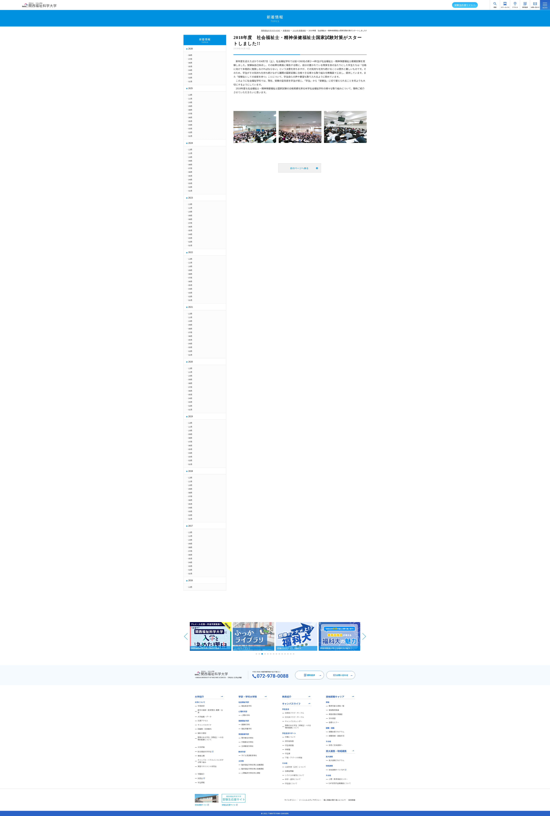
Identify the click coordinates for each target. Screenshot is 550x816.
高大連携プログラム (336, 760)
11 (285, 654)
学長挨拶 (201, 706)
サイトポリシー (290, 800)
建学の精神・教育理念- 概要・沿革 (210, 711)
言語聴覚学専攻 (247, 746)
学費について (290, 737)
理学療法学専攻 (247, 738)
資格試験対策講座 (335, 714)
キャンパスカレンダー (293, 721)
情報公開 (201, 756)
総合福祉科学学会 (204, 751)
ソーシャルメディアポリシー (310, 800)
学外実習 (332, 718)
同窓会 (200, 778)
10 (282, 654)
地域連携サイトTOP (336, 769)
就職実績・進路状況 (336, 736)
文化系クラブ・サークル (294, 717)
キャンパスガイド (204, 725)
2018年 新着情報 (299, 30)
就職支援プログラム (336, 732)
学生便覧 (201, 782)
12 (288, 654)
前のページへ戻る (299, 168)
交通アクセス (203, 720)
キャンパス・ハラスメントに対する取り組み (210, 761)
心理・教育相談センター (338, 779)
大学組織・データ (204, 716)
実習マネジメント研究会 (207, 766)
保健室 (287, 749)
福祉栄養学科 (246, 728)
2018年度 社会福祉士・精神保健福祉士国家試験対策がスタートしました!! (338, 30)
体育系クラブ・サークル (294, 713)
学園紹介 (201, 774)
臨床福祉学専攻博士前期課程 (252, 765)
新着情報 (286, 30)
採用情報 (351, 800)
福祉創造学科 (246, 706)
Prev (186, 636)
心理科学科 (245, 715)
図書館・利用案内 (204, 729)
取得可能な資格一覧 (336, 706)
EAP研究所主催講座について (340, 783)
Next (364, 636)
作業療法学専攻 (247, 742)
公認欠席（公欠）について (295, 767)
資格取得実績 (334, 710)
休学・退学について (292, 779)
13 (290, 654)
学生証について (291, 783)
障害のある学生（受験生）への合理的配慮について (210, 738)
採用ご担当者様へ (335, 745)
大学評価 (201, 747)
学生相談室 (289, 745)
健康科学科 (245, 724)
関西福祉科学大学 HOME (270, 30)
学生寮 (287, 753)
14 (293, 654)
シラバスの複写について (294, 775)
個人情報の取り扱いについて (335, 800)
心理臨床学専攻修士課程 (250, 773)
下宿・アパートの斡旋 (293, 757)
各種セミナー (334, 722)
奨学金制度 (289, 741)
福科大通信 (202, 733)
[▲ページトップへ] (544, 810)
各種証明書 (289, 771)
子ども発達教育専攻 (249, 755)
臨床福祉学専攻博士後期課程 (252, 769)
